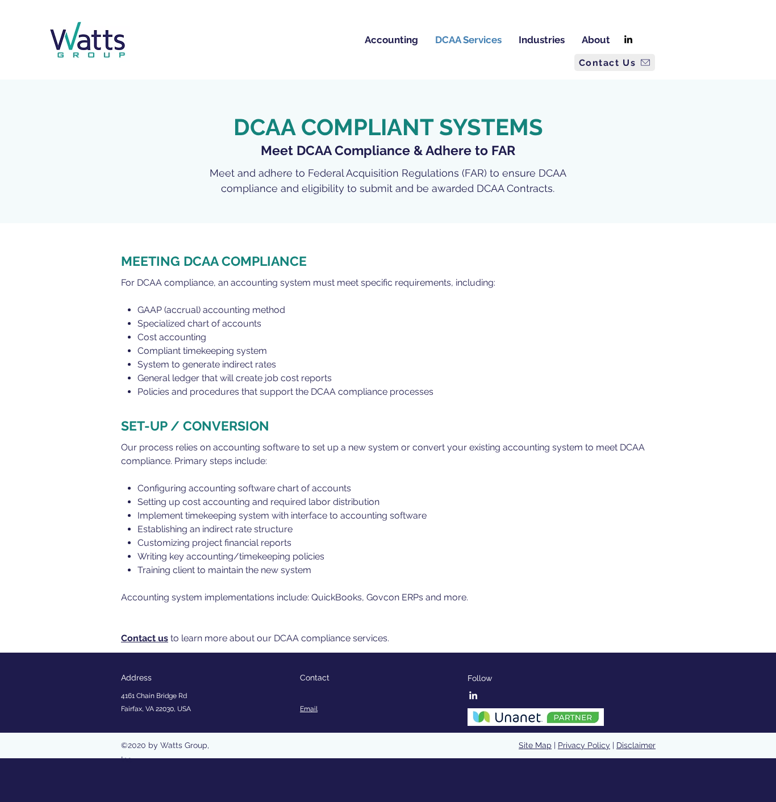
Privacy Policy (584, 745)
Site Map (535, 745)
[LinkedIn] (628, 39)
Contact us (144, 638)
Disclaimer (636, 745)
